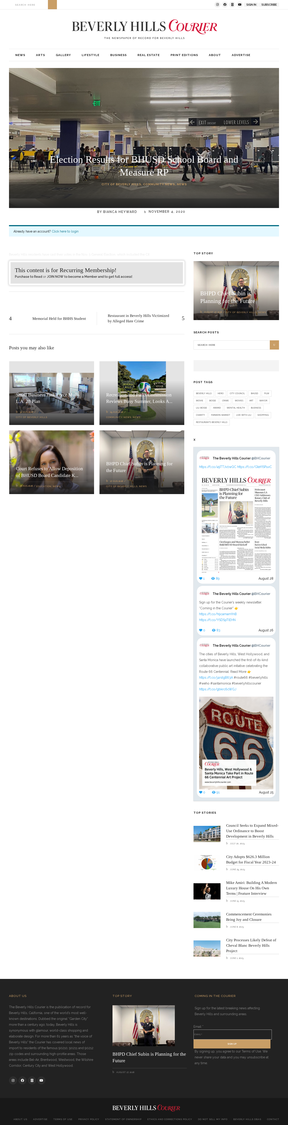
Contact (273, 1119)
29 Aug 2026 (116, 412)
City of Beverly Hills (121, 184)
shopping (263, 414)
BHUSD (254, 393)
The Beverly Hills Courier (241, 458)
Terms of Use (62, 1119)
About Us (20, 1119)
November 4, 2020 (166, 211)
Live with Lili (243, 414)
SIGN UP (231, 1044)
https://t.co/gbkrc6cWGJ (217, 689)
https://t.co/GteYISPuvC (254, 467)
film (266, 393)
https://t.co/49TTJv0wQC (217, 467)
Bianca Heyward (120, 211)
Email (198, 1026)
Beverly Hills (204, 393)
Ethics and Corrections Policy (169, 1119)
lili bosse (201, 407)
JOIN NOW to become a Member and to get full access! (89, 276)
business (256, 407)
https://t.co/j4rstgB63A (216, 677)
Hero (221, 393)
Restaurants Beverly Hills (211, 422)
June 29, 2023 (237, 869)
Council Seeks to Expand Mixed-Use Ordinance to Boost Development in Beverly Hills (252, 830)
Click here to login (65, 231)
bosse (212, 400)
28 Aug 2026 (26, 486)
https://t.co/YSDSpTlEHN (217, 620)
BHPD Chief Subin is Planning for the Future (149, 1057)
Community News (159, 184)
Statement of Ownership (123, 1119)
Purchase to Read (28, 276)
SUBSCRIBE (269, 4)
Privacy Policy (88, 1119)
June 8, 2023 (236, 927)
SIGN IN (251, 4)
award (217, 407)
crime (225, 400)
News (182, 184)
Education (43, 486)
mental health (236, 407)
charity (200, 414)
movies (239, 400)
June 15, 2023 (237, 901)
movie (199, 400)
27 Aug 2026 (116, 481)
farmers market (220, 414)
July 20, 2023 (237, 843)
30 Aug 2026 (26, 412)
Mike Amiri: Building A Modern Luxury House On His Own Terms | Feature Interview (251, 888)
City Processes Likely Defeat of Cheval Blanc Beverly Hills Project (251, 945)
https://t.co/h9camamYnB (218, 614)
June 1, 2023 (236, 958)
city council (237, 393)
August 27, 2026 (213, 312)
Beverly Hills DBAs (247, 1119)
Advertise (40, 1119)
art (251, 400)
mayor (263, 400)
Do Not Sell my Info (212, 1119)
